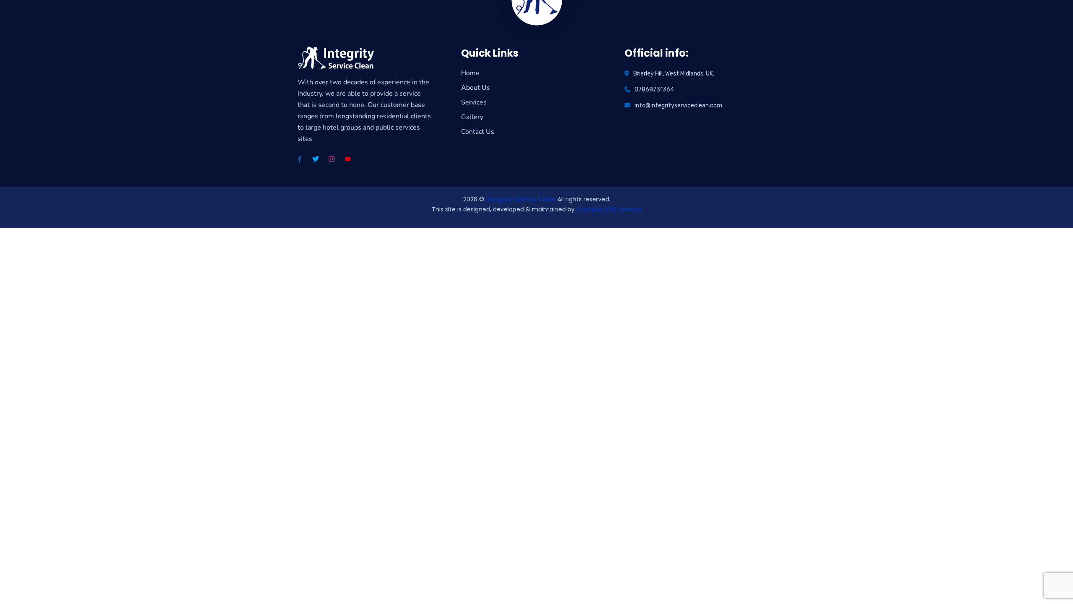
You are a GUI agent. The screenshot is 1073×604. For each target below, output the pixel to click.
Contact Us (477, 131)
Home (470, 73)
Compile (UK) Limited (608, 209)
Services (474, 102)
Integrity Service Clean (521, 199)
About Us (475, 87)
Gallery (472, 117)
